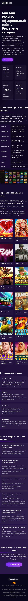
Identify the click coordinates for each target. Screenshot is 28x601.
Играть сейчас (7, 59)
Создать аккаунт (14, 564)
